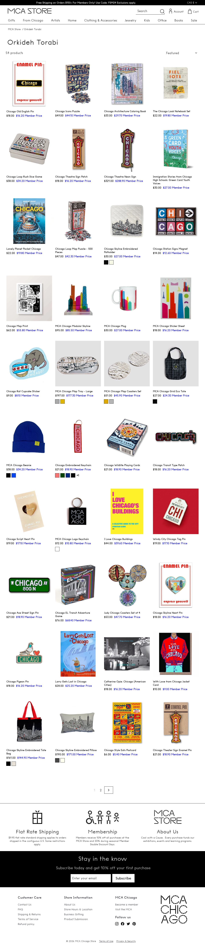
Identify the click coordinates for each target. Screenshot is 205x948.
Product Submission (76, 919)
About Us (69, 904)
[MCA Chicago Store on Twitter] (128, 924)
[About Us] (167, 815)
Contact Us (24, 904)
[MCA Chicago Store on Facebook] (122, 924)
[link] (174, 922)
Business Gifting (74, 914)
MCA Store (14, 29)
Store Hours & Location (78, 909)
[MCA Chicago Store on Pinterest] (134, 924)
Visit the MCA (123, 909)
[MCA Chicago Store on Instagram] (117, 924)
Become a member (126, 904)
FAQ (20, 909)
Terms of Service (28, 919)
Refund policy (26, 924)
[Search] (162, 11)
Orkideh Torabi (32, 29)
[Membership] (102, 815)
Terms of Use (106, 941)
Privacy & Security (126, 941)
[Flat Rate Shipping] (37, 815)
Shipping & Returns (29, 914)
